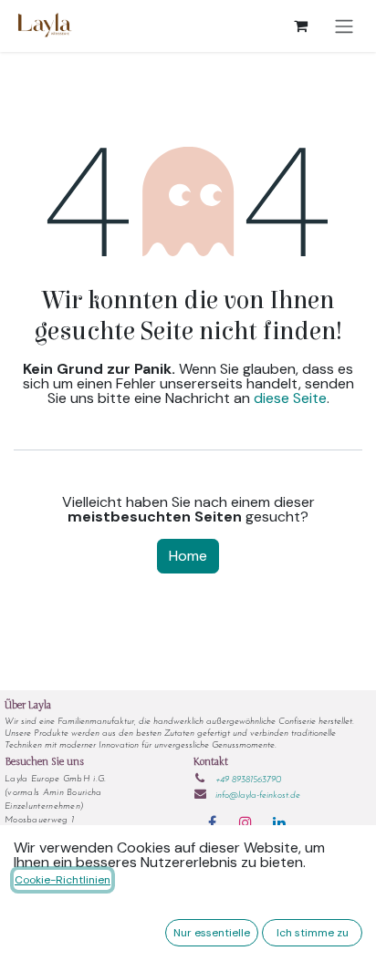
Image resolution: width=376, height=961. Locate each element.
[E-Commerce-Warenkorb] (300, 25)
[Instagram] (245, 822)
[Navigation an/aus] (344, 26)
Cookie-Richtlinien (62, 880)
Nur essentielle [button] (211, 932)
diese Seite (290, 398)
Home (188, 555)
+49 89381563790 (248, 780)
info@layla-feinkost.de (257, 795)
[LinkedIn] (279, 822)
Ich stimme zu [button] (313, 932)
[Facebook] (211, 822)
